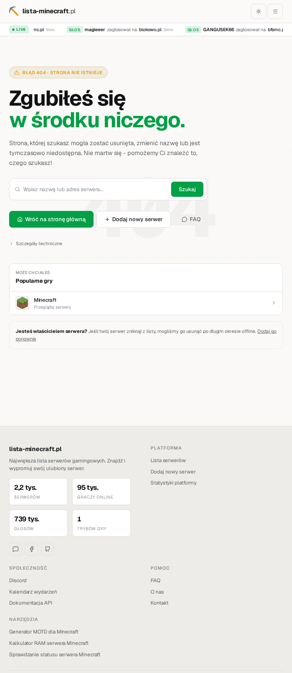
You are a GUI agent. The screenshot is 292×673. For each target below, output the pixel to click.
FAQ (195, 219)
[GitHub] (47, 549)
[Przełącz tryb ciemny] (258, 11)
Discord (18, 580)
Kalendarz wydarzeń (33, 591)
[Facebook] (31, 549)
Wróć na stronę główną (55, 219)
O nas (157, 591)
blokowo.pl (148, 30)
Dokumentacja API (30, 602)
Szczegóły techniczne (39, 244)
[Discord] (15, 549)
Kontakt (159, 602)
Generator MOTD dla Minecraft (43, 631)
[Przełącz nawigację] (275, 11)
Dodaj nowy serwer (137, 219)
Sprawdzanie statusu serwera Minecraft (54, 654)
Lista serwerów (168, 460)
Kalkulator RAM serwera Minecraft (49, 643)
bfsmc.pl (275, 30)
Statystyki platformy (174, 482)
